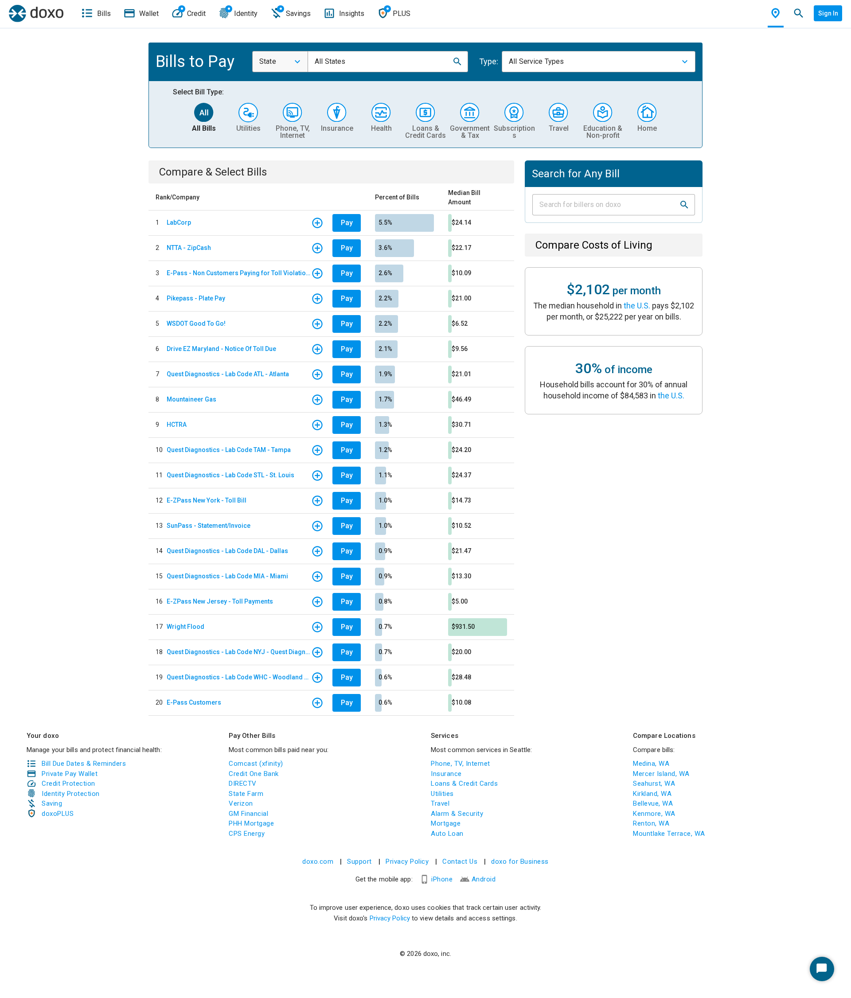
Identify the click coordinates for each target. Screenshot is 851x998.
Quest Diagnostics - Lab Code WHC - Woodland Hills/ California (239, 677)
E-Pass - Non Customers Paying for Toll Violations (239, 273)
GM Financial (248, 814)
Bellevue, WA (653, 803)
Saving (52, 803)
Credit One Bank (254, 774)
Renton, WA (651, 823)
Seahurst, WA (654, 783)
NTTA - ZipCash (189, 247)
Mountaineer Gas (191, 399)
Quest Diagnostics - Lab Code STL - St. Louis (230, 475)
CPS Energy (247, 834)
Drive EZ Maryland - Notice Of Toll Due (221, 348)
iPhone (442, 879)
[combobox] (280, 61)
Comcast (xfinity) (256, 764)
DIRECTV (243, 783)
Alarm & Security (457, 814)
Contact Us (459, 861)
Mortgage (446, 823)
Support (359, 861)
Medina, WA (651, 764)
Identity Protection (71, 794)
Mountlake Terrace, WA (669, 834)
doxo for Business (520, 861)
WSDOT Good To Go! (196, 323)
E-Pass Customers (194, 702)
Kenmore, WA (654, 814)
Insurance (446, 774)
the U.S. (637, 305)
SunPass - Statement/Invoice (208, 525)
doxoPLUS (58, 814)
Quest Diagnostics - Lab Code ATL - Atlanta (228, 374)
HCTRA (177, 424)
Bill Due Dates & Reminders (84, 764)
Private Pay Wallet (70, 774)
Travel (440, 803)
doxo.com (317, 861)
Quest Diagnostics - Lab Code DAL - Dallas (227, 550)
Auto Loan (447, 834)
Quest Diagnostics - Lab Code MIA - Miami (227, 576)
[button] (457, 61)
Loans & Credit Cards (464, 783)
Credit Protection (68, 783)
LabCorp (179, 222)
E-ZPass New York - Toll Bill (206, 500)
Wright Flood (185, 626)
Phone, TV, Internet (460, 764)
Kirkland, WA (652, 794)
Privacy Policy (407, 861)
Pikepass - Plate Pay (196, 298)
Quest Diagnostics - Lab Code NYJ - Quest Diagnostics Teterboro (239, 651)
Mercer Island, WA (661, 774)
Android (484, 879)
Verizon (241, 803)
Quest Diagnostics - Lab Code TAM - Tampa (229, 449)
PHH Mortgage (251, 823)
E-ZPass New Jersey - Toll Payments (220, 601)
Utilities (442, 794)
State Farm (246, 794)
